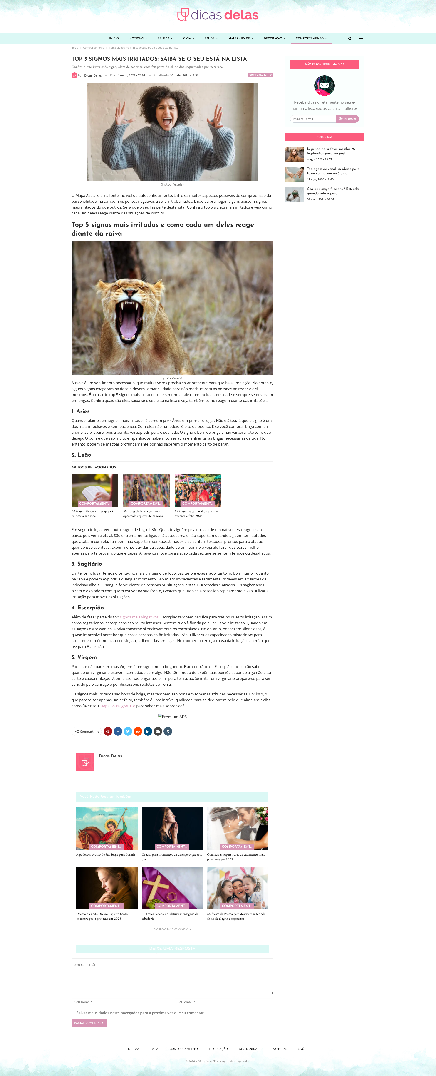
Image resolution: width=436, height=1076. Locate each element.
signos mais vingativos (139, 617)
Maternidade (239, 38)
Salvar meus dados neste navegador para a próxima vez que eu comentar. (141, 1012)
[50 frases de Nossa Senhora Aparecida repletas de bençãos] (146, 490)
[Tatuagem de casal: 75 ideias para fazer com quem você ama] (294, 174)
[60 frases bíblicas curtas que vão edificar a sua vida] (95, 490)
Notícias (136, 38)
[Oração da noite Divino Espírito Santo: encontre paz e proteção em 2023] (107, 888)
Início (114, 38)
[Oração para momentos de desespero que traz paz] (172, 828)
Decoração (273, 38)
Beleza (164, 38)
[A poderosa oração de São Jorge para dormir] (107, 828)
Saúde (210, 38)
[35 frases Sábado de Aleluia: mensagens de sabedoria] (172, 888)
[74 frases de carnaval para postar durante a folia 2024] (198, 490)
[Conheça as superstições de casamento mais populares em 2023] (237, 828)
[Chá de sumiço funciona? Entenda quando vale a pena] (294, 194)
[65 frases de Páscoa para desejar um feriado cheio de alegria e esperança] (237, 888)
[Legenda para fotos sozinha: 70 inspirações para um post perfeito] (294, 154)
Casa (187, 38)
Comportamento (310, 38)
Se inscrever (347, 118)
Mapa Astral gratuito (117, 705)
